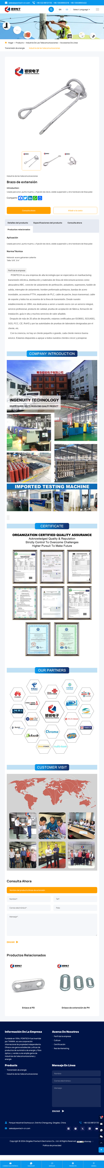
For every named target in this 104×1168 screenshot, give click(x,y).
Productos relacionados (19, 229)
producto (73, 1166)
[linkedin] (89, 1128)
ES (67, 9)
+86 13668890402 (78, 2)
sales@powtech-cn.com (19, 2)
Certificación (59, 1044)
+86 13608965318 (61, 2)
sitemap (87, 1141)
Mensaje (52, 1166)
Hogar (10, 42)
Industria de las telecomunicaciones (42, 42)
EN (60, 9)
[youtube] (96, 1128)
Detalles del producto (18, 222)
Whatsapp (31, 1166)
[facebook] (68, 1128)
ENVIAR (11, 942)
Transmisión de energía (15, 48)
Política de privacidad (52, 1145)
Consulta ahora (28, 210)
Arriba (93, 1166)
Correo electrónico (10, 1166)
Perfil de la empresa (62, 1036)
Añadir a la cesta (75, 210)
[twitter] (82, 1128)
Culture (57, 1040)
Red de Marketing (61, 1048)
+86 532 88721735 (44, 2)
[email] (101, 1124)
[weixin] (101, 1136)
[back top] (101, 1143)
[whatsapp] (101, 1130)
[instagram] (75, 1128)
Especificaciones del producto (47, 222)
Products (20, 42)
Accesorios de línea (69, 42)
